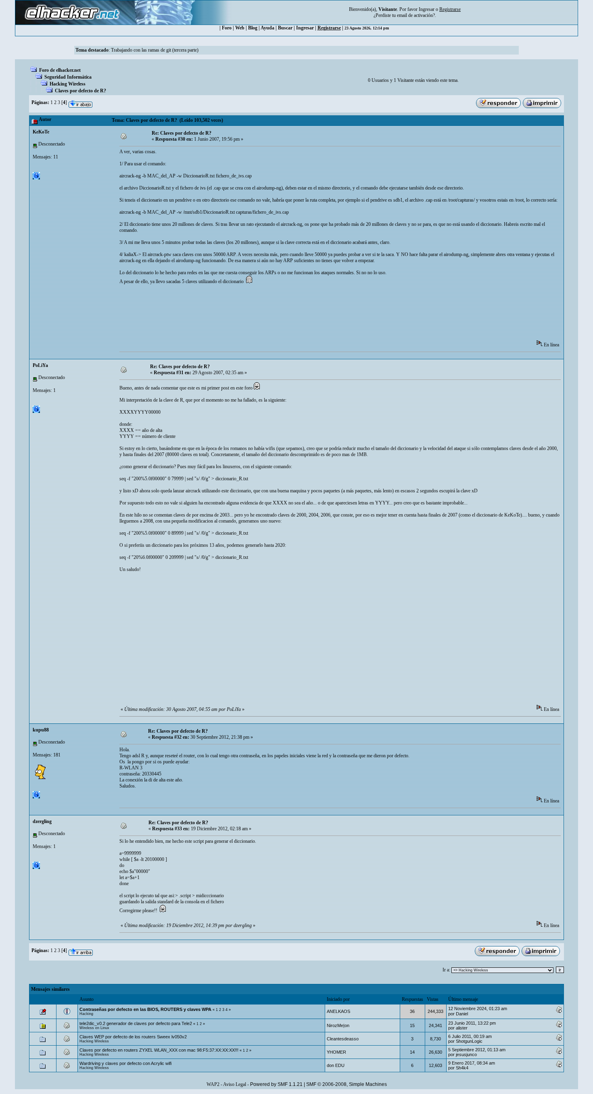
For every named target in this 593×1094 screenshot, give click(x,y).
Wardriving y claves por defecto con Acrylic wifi (125, 1063)
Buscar (285, 28)
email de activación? (416, 15)
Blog (252, 28)
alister (462, 1027)
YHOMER (336, 1052)
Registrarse (329, 28)
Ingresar (426, 9)
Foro (227, 28)
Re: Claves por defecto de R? (181, 133)
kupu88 (41, 730)
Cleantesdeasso (343, 1038)
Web (239, 28)
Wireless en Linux (94, 1028)
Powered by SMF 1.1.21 (276, 1084)
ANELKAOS (338, 1011)
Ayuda (267, 28)
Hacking (86, 1014)
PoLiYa (40, 365)
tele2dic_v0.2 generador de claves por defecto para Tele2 (135, 1023)
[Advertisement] (266, 315)
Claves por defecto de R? (80, 91)
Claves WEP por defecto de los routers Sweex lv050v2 (133, 1036)
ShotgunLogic (469, 1041)
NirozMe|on (338, 1025)
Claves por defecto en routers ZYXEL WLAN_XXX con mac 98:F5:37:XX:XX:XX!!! (159, 1050)
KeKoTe (41, 132)
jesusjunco (466, 1054)
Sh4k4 (462, 1067)
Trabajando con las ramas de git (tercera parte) (154, 50)
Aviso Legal (234, 1084)
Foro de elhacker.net (60, 70)
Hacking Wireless (68, 84)
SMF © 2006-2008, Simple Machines (346, 1084)
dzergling (42, 821)
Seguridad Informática (68, 77)
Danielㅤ (462, 1013)
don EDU (336, 1065)
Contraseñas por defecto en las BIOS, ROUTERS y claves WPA (145, 1009)
